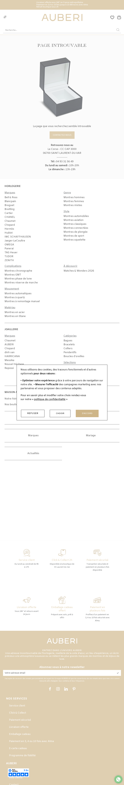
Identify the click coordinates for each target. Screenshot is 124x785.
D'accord (87, 413)
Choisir (60, 413)
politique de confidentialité (49, 399)
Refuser (32, 413)
